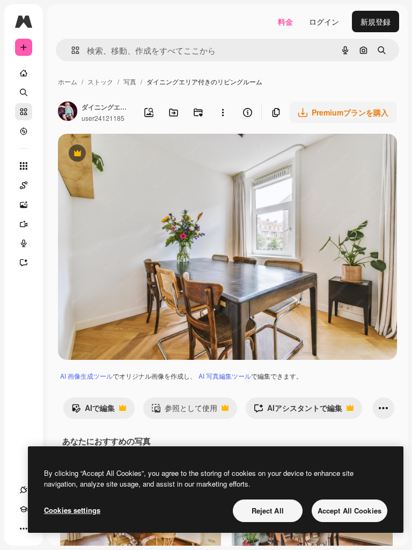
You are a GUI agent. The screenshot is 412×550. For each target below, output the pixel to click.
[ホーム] (23, 73)
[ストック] (23, 111)
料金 (285, 21)
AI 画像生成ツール (86, 375)
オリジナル (132, 154)
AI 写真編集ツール (224, 375)
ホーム (67, 81)
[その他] (23, 528)
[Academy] (23, 509)
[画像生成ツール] (23, 204)
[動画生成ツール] (23, 224)
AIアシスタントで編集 (298, 410)
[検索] (23, 92)
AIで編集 (93, 410)
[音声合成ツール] (23, 243)
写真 (129, 81)
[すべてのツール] (23, 166)
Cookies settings (72, 510)
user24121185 (103, 117)
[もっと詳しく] (23, 131)
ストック (100, 81)
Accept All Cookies (349, 510)
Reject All (268, 510)
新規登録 (375, 21)
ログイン (324, 21)
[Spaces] (23, 185)
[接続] (23, 489)
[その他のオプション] (222, 112)
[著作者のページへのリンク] (67, 112)
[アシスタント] (23, 262)
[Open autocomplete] (71, 50)
